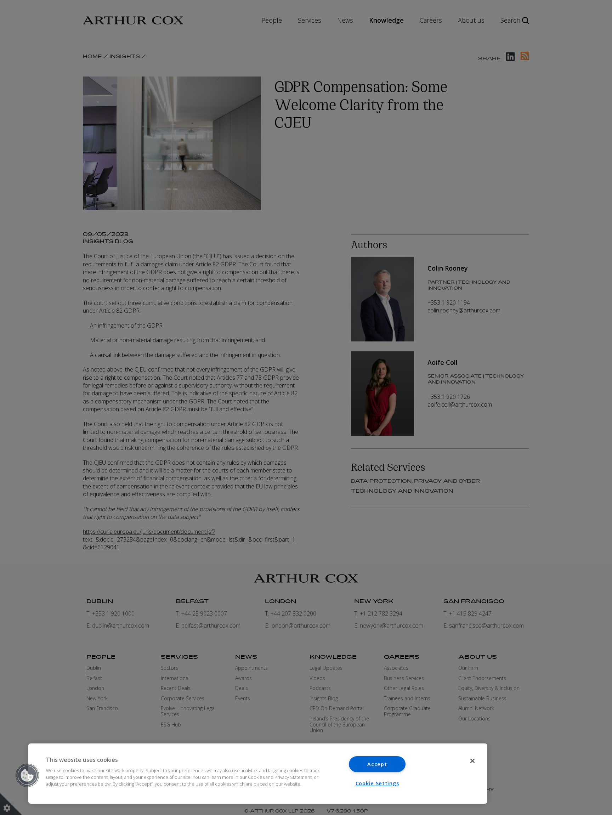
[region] (257, 773)
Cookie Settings (377, 783)
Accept (377, 764)
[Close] (472, 761)
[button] (27, 775)
